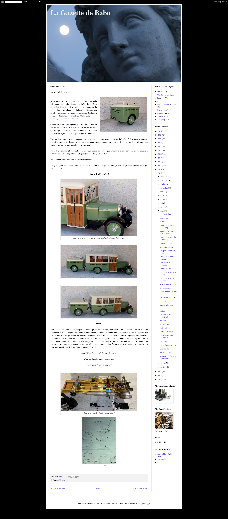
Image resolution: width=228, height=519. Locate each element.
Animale (163, 320)
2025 (160, 135)
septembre (164, 188)
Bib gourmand (165, 287)
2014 (160, 371)
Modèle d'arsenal (166, 268)
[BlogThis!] (71, 477)
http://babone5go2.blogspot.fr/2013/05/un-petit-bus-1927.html (65, 119)
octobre (163, 184)
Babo (159, 462)
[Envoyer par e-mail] (69, 477)
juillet (162, 195)
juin (161, 199)
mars (162, 210)
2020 (160, 154)
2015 (160, 173)
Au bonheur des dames (168, 345)
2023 (160, 142)
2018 (160, 161)
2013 (160, 375)
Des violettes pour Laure (166, 306)
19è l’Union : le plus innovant (167, 279)
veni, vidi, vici (165, 328)
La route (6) (164, 348)
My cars (62, 480)
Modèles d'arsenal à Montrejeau (167, 232)
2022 (160, 146)
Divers (159, 91)
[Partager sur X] (73, 477)
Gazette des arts (163, 94)
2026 (160, 131)
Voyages (160, 119)
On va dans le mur (166, 341)
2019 (160, 157)
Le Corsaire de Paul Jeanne (167, 257)
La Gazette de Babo (80, 12)
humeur (160, 98)
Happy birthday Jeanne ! (168, 292)
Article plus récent (58, 488)
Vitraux (160, 116)
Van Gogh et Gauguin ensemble (168, 357)
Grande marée (165, 217)
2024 (160, 138)
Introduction (161, 459)
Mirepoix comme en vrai (167, 251)
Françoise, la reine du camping (168, 238)
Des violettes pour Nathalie (166, 336)
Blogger (147, 503)
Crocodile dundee (166, 247)
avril (162, 207)
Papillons (160, 113)
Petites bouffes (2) (166, 352)
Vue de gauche (165, 324)
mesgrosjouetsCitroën (168, 284)
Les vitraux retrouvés (167, 297)
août (162, 191)
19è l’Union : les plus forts (168, 273)
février (162, 363)
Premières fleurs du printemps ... (167, 226)
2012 (160, 379)
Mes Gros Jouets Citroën (166, 104)
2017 (160, 165)
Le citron (163, 301)
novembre (164, 180)
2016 (160, 169)
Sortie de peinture (166, 331)
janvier (163, 367)
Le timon (163, 311)
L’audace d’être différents (165, 315)
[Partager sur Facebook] (76, 477)
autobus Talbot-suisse (168, 214)
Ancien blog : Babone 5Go (165, 455)
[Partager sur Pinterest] (78, 477)
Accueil (99, 488)
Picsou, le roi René (167, 243)
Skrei (162, 221)
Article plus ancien (140, 488)
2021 (160, 150)
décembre (164, 176)
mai (161, 203)
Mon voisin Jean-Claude (166, 263)
